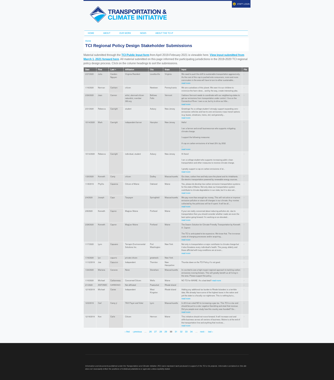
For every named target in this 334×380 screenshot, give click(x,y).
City (152, 69)
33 (186, 331)
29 (166, 331)
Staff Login (243, 3)
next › (202, 331)
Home (91, 33)
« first (127, 331)
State (167, 69)
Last (112, 69)
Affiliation (129, 69)
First (100, 69)
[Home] (128, 14)
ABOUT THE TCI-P (164, 33)
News (143, 33)
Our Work (125, 33)
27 (155, 331)
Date (87, 69)
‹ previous (137, 331)
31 (176, 331)
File (245, 69)
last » (210, 331)
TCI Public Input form (135, 54)
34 (191, 331)
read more (185, 83)
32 (181, 331)
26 (150, 331)
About (106, 33)
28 (161, 331)
